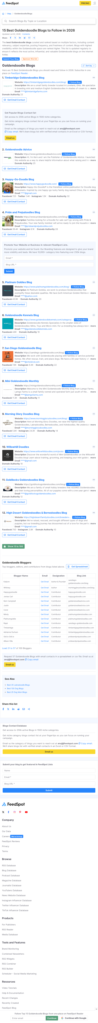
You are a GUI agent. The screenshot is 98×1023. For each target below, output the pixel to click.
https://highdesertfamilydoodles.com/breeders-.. (47, 517)
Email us (10, 138)
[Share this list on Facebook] (10, 37)
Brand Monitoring (10, 948)
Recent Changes (10, 998)
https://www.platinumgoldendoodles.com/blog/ (46, 286)
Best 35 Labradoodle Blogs (18, 685)
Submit (9, 271)
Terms (5, 851)
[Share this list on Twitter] (15, 37)
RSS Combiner (9, 963)
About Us (6, 826)
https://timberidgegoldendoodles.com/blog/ (45, 82)
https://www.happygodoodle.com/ (40, 184)
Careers (12, 836)
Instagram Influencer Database (17, 900)
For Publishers (9, 924)
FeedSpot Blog (9, 1008)
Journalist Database (11, 885)
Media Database (10, 934)
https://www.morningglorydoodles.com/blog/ (45, 418)
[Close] (96, 1009)
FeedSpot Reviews (11, 841)
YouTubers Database (12, 890)
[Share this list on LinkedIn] (19, 37)
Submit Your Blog (11, 59)
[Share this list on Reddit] (24, 37)
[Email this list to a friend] (29, 37)
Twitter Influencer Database (15, 905)
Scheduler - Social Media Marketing (19, 973)
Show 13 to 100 (15, 546)
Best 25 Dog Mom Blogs (17, 692)
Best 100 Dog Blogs (15, 688)
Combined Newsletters (13, 954)
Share (4, 38)
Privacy (5, 846)
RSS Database (9, 865)
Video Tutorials (9, 988)
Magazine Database (11, 880)
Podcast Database (11, 875)
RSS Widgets (8, 959)
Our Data (6, 831)
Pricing (85, 3)
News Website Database (14, 895)
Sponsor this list (30, 59)
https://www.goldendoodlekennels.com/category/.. (48, 319)
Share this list (9, 704)
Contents (26, 34)
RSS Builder (7, 968)
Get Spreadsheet (79, 566)
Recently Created (10, 1003)
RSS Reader (7, 929)
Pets (9, 14)
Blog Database (9, 870)
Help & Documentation (13, 993)
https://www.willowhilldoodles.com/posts (43, 451)
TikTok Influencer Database (15, 910)
